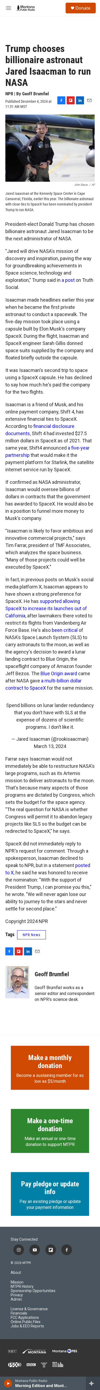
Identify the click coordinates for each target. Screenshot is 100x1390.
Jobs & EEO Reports (27, 1326)
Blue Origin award (59, 673)
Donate (82, 8)
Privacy (17, 1295)
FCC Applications (25, 1318)
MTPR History (22, 1287)
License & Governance (29, 1309)
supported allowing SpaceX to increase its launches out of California (46, 608)
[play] (8, 1383)
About (16, 1273)
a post (68, 280)
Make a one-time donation (50, 1125)
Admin (16, 1299)
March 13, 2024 (50, 746)
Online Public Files (26, 1322)
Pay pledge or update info (50, 1188)
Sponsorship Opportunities (33, 1291)
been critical (65, 630)
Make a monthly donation (49, 1062)
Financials (19, 1313)
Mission (17, 1282)
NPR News (31, 935)
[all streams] (93, 1383)
